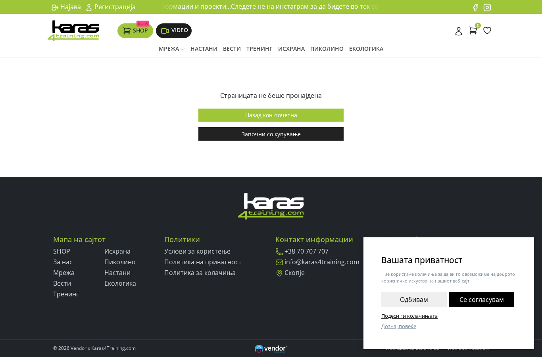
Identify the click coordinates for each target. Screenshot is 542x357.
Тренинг (259, 48)
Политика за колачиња (200, 272)
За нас (63, 262)
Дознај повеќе (398, 326)
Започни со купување (271, 134)
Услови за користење (197, 251)
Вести (232, 48)
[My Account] (459, 30)
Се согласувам (481, 299)
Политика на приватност (203, 262)
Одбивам (414, 299)
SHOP (140, 28)
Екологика (366, 48)
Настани (203, 48)
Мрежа (169, 48)
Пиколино (327, 48)
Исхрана (291, 48)
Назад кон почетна (271, 115)
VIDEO (179, 30)
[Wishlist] (487, 30)
